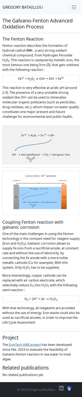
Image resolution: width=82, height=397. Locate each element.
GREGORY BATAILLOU (22, 7)
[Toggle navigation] (74, 7)
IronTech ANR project (25, 344)
